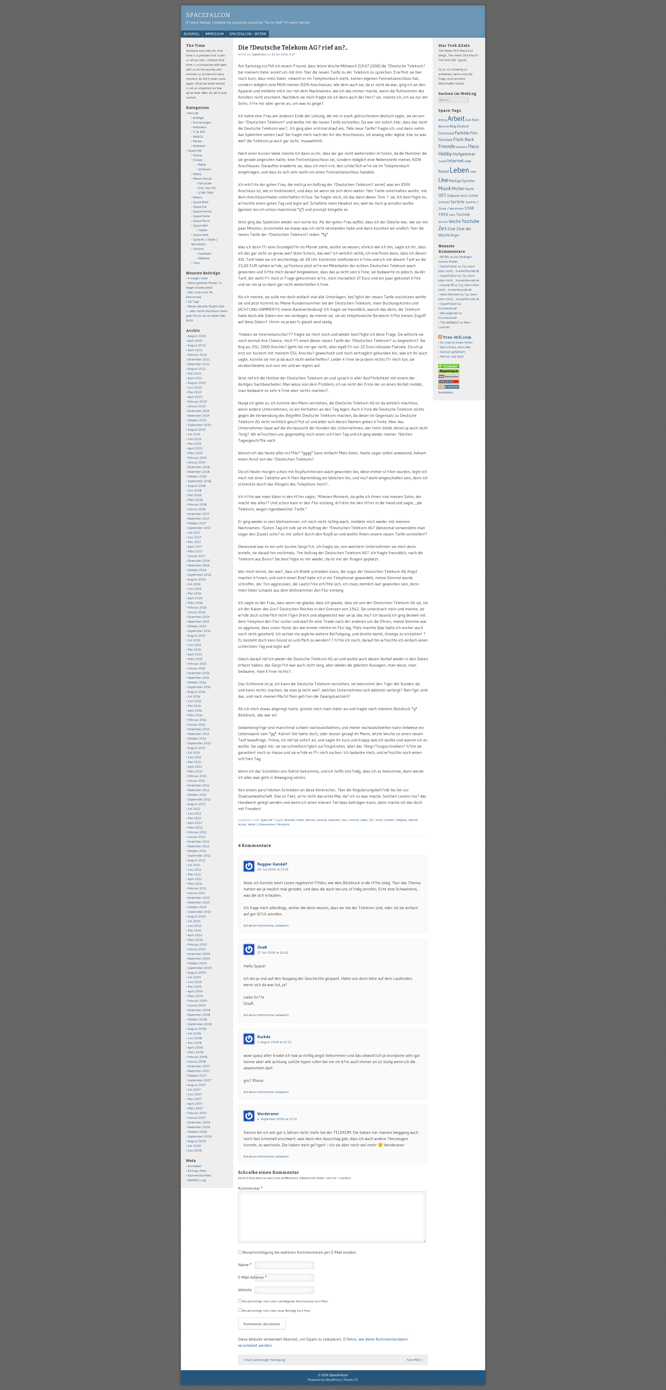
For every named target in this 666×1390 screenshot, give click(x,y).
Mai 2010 (194, 930)
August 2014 (197, 692)
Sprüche (458, 201)
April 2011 (195, 879)
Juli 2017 (194, 532)
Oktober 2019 (197, 420)
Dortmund (446, 133)
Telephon (401, 820)
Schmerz (389, 820)
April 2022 (195, 350)
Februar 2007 (197, 1113)
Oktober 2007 (197, 1075)
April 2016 (195, 598)
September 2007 (199, 1080)
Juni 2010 (195, 926)
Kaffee (468, 161)
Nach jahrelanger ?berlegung (264, 1360)
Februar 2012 (197, 832)
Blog (453, 126)
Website (245, 1289)
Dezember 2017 (198, 514)
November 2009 (199, 958)
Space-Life (266, 820)
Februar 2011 (197, 888)
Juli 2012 (194, 809)
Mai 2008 (195, 1043)
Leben (364, 820)
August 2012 (197, 804)
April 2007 (195, 1103)
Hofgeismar (464, 154)
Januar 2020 (197, 406)
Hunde (442, 161)
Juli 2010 (194, 921)
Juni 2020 (195, 387)
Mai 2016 (194, 593)
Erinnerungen (202, 122)
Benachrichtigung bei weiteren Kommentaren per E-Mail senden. (299, 1252)
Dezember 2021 (199, 359)
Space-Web (200, 225)
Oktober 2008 (197, 1019)
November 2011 (198, 846)
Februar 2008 (197, 1057)
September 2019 (199, 425)
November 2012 (198, 790)
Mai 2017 (194, 542)
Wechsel (413, 820)
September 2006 (200, 1136)
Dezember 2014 (199, 673)
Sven (452, 215)
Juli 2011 (194, 865)
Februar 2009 (197, 1001)
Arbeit (300, 820)
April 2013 (195, 766)
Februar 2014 (197, 720)
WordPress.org (197, 1180)
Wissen (242, 824)
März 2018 (195, 500)
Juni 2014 (194, 701)
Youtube (470, 221)
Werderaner (268, 1113)
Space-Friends (202, 211)
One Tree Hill (207, 188)
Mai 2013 (194, 762)
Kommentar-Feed (199, 1175)
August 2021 (197, 369)
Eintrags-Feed (197, 1171)
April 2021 (195, 378)
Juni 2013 (194, 757)
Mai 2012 (194, 818)
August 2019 (197, 429)
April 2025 (195, 340)
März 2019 (195, 453)
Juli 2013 (194, 752)
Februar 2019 (197, 458)
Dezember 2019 (199, 411)
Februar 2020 (197, 401)
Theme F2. (350, 1380)
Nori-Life (193, 113)
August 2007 (197, 1085)
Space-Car (200, 207)
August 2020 (197, 383)
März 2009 (195, 996)
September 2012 (199, 799)
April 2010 (195, 935)
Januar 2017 (196, 556)
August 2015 (197, 635)
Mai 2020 (195, 392)
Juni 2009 (195, 982)
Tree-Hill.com (457, 337)
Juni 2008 (195, 1038)
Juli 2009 (194, 977)
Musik (444, 188)
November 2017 (198, 518)
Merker (197, 141)
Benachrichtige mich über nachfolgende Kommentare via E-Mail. (285, 1301)
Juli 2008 (194, 1033)
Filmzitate (205, 183)
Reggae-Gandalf (272, 864)
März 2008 (195, 1052)
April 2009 (195, 991)
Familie (462, 133)
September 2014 (199, 687)
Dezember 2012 (199, 785)
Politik (202, 164)
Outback (453, 195)
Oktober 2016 (197, 570)
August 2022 (197, 345)
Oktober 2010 (197, 907)
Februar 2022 (197, 355)
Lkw (443, 180)
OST (371, 820)
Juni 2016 (195, 589)
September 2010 (199, 912)
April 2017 (195, 546)
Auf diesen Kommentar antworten (266, 925)
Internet (354, 820)
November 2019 (198, 415)
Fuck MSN (414, 1360)
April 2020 (195, 397)
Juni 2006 (195, 1150)
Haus (345, 820)
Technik (198, 249)
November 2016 (199, 565)
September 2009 (200, 968)
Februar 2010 (197, 944)
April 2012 (195, 823)
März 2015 (195, 659)
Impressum (214, 34)
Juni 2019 (194, 439)
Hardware (204, 253)
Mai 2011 (194, 874)
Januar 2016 (197, 612)
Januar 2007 (197, 1118)
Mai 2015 (194, 649)
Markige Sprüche (462, 181)
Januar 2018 (197, 509)
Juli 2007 (194, 1089)
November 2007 (199, 1071)
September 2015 (199, 631)
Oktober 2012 (197, 795)
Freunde (446, 146)
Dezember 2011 (198, 841)
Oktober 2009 (197, 963)
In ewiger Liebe (198, 278)
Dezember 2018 (199, 467)
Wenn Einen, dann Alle (455, 347)
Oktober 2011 (197, 851)
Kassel (443, 171)
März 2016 (195, 603)
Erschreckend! (447, 308)
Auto (475, 120)
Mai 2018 (194, 495)
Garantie (322, 820)
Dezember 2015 (199, 617)
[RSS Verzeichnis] (448, 377)
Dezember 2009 (199, 954)
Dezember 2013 (198, 729)
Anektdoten (445, 392)
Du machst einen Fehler (456, 342)
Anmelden (195, 1166)
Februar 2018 (197, 504)
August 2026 (197, 336)
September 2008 (200, 1024)
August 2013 (196, 748)
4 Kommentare (266, 824)
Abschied (289, 820)
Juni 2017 (194, 537)
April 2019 (195, 448)
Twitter (203, 230)
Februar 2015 (197, 663)
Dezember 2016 (199, 561)
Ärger (455, 235)
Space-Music (201, 221)
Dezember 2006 (199, 1122)
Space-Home (201, 216)
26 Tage (193, 301)
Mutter (458, 188)
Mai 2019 (194, 443)
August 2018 (197, 486)
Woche (251, 824)
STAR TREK (205, 193)
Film (473, 133)
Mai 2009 (195, 986)
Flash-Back (463, 139)
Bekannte (443, 126)
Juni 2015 (194, 645)
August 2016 (197, 579)
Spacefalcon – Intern (247, 34)
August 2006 (197, 1141)
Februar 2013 (197, 776)
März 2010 (195, 940)
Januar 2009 (197, 1005)
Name (245, 1264)
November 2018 (199, 472)
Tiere (196, 263)
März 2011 (195, 883)
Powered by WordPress (324, 1380)
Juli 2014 (194, 696)
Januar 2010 (197, 949)
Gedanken (334, 820)
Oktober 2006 (197, 1132)
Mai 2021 (194, 373)
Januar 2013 (196, 781)
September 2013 (199, 743)
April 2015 (195, 654)
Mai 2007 (194, 1099)
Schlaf (379, 820)
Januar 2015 (196, 668)
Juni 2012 (194, 813)
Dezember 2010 (199, 898)
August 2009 (197, 972)
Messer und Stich (452, 356)
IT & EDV (199, 132)
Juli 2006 (194, 1146)
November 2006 (199, 1127)
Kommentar (250, 1188)
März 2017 (195, 551)
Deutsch (310, 820)
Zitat (451, 228)
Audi (468, 120)
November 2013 (198, 734)
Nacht (469, 189)
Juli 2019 (194, 434)
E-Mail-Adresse (252, 1277)
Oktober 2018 (197, 476)
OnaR (262, 947)
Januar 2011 (196, 893)
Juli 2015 (194, 640)
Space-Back (201, 202)
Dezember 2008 (199, 1010)
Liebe (473, 171)
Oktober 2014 (197, 682)
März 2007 (195, 1108)
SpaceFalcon (208, 15)
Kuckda (263, 1036)
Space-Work (200, 235)
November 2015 (198, 621)
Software (204, 258)
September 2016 (199, 575)
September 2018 (199, 481)
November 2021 (198, 364)
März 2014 (195, 715)
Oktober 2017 (197, 523)
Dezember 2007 (199, 1066)
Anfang (442, 120)
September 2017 (199, 528)
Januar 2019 (196, 462)
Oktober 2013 (197, 738)
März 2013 (195, 771)
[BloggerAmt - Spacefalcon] (448, 388)
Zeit (442, 228)
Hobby (197, 174)
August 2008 (197, 1029)
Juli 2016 (194, 584)
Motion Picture (202, 178)
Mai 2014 (194, 706)
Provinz (197, 197)
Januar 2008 (197, 1061)
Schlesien (204, 169)
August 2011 (196, 860)
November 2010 (199, 902)
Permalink (283, 824)
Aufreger (198, 118)
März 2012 (195, 827)
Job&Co (198, 136)
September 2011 (199, 855)
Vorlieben (199, 146)
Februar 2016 (197, 607)
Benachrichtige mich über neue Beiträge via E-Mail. (276, 1311)
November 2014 (198, 678)
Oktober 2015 (197, 626)
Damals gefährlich (452, 352)
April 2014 (195, 710)
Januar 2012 (196, 837)
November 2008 (199, 1015)
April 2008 (195, 1047)
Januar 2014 (196, 724)
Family (197, 155)
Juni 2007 (195, 1094)
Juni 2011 (194, 869)
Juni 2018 (195, 490)
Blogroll (192, 34)
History (197, 160)
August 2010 (197, 916)
